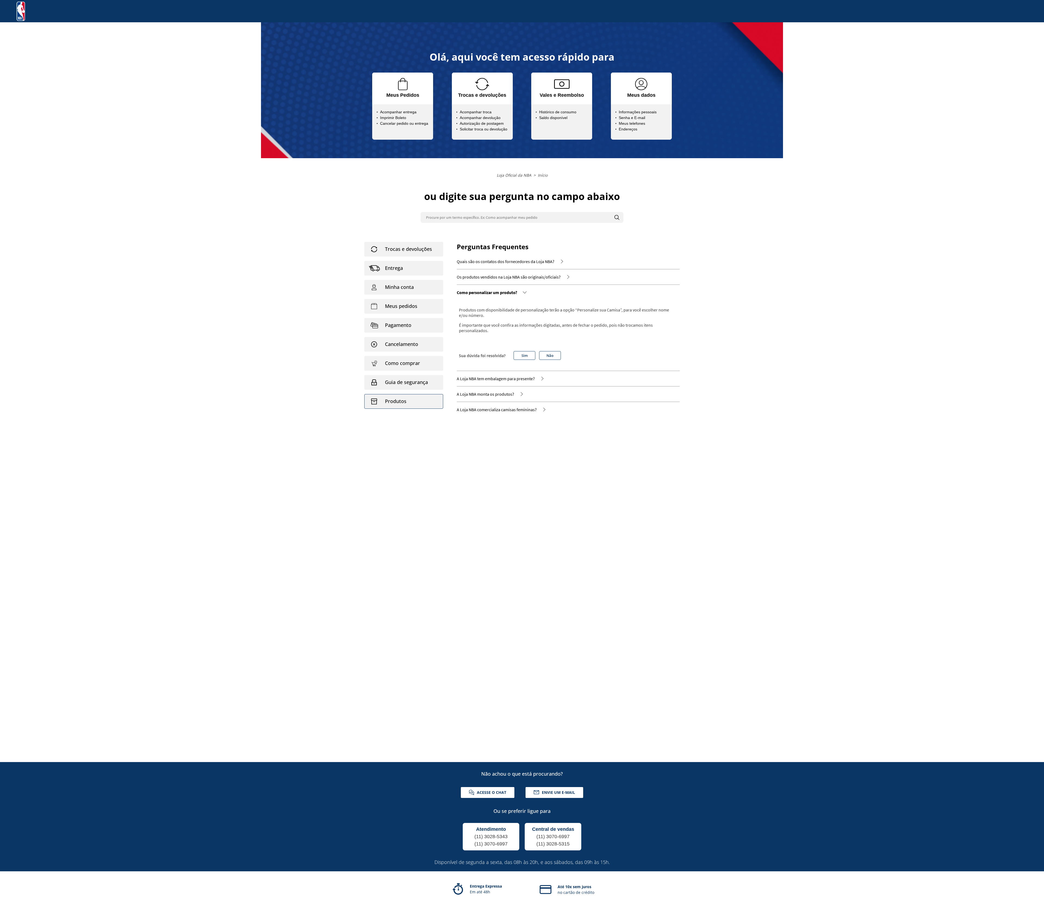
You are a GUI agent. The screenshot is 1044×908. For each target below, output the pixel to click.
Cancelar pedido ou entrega (404, 123)
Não (550, 355)
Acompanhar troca (476, 112)
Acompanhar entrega (398, 112)
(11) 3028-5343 (491, 836)
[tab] (403, 249)
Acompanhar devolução (480, 118)
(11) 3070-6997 (491, 844)
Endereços (628, 129)
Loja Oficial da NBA (514, 175)
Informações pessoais (638, 112)
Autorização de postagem (482, 123)
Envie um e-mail (558, 792)
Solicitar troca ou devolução (483, 129)
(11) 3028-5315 (553, 844)
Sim (524, 355)
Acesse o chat (491, 792)
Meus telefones (632, 123)
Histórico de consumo (557, 112)
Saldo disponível (553, 118)
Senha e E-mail (632, 118)
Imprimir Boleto (393, 118)
